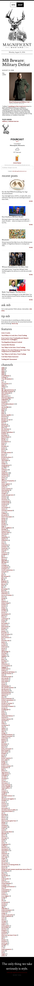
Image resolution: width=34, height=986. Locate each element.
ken (2, 639)
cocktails (4, 485)
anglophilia (4, 399)
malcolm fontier (6, 673)
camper (3, 463)
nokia (3, 723)
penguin (3, 753)
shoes (3, 817)
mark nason (5, 680)
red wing (4, 778)
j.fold (3, 622)
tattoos (3, 860)
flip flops (4, 562)
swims (3, 852)
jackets (3, 625)
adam (3, 385)
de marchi (4, 515)
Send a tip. (15, 323)
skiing (3, 822)
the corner (4, 863)
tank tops (4, 857)
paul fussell (4, 750)
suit (2, 841)
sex (2, 813)
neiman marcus (13, 121)
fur (2, 573)
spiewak (3, 833)
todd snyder (5, 879)
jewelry (3, 631)
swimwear (4, 853)
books (3, 448)
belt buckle (4, 426)
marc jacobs (5, 678)
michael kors (5, 694)
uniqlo (3, 913)
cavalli (3, 471)
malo (2, 675)
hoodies (3, 611)
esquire (3, 539)
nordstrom (4, 725)
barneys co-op (5, 419)
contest (3, 498)
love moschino (5, 665)
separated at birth (7, 811)
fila (2, 556)
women (3, 940)
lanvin (3, 648)
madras (3, 670)
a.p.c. (2, 382)
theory (3, 868)
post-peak (4, 759)
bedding (3, 421)
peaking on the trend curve (18, 106)
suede (3, 839)
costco (3, 509)
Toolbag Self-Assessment (9, 359)
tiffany (3, 874)
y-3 (2, 947)
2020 (2, 372)
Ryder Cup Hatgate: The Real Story (13, 292)
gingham (4, 581)
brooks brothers (6, 457)
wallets (3, 924)
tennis (3, 861)
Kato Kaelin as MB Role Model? (12, 217)
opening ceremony (7, 734)
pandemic (4, 744)
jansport (4, 628)
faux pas (4, 549)
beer (2, 423)
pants (3, 747)
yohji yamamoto (6, 949)
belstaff (3, 424)
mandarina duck (6, 676)
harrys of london (6, 595)
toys (2, 888)
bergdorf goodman (7, 432)
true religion (5, 896)
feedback (4, 554)
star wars (4, 838)
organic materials (6, 736)
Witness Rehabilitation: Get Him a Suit (15, 267)
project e (4, 764)
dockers (3, 524)
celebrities (4, 473)
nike (2, 722)
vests (3, 918)
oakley (3, 728)
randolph (4, 775)
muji (2, 711)
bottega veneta (6, 452)
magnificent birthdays (8, 672)
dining (3, 523)
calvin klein (4, 460)
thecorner (4, 866)
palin (2, 742)
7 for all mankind (6, 379)
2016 (2, 371)
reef (2, 780)
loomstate (4, 664)
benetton (4, 430)
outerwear (4, 738)
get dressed (5, 576)
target (3, 858)
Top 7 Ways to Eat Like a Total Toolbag (13, 347)
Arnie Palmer (17, 163)
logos (3, 662)
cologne (3, 493)
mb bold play (5, 686)
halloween (4, 593)
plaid (2, 756)
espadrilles (4, 537)
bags (2, 410)
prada (3, 761)
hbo (2, 600)
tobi (2, 877)
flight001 (4, 560)
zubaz (3, 955)
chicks (3, 477)
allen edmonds (5, 393)
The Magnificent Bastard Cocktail (11, 342)
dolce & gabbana (6, 528)
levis (2, 658)
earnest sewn (5, 532)
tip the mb (4, 875)
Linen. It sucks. (5, 333)
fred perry (4, 568)
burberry (4, 459)
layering (3, 653)
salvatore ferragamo (7, 799)
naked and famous (7, 716)
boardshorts (5, 441)
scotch (3, 806)
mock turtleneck (6, 698)
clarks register (5, 484)
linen (2, 659)
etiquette (4, 540)
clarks (3, 482)
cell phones (4, 474)
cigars (3, 479)
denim (3, 518)
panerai (3, 745)
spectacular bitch (6, 832)
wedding (4, 932)
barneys (3, 418)
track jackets (5, 890)
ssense (3, 836)
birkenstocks (5, 437)
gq (2, 587)
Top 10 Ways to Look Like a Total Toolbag (14, 335)
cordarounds (5, 502)
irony (3, 617)
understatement (6, 910)
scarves (3, 803)
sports (3, 835)
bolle (2, 444)
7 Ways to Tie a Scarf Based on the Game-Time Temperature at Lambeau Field (15, 350)
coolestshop (5, 501)
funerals (4, 571)
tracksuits (4, 891)
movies (3, 708)
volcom (3, 922)
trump (3, 897)
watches (4, 929)
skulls (3, 824)
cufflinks (4, 513)
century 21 (4, 476)
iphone (3, 615)
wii (2, 938)
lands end (4, 647)
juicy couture (5, 637)
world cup (4, 943)
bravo (3, 455)
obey (2, 731)
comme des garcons (7, 495)
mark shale (4, 681)
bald (2, 412)
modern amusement (7, 700)
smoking (4, 825)
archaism (4, 401)
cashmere (4, 470)
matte (3, 683)
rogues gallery (5, 788)
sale (2, 797)
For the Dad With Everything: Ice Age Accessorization (14, 193)
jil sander (4, 633)
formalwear (5, 567)
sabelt (3, 794)
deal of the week (6, 517)
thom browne (5, 871)
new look (4, 720)
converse (4, 499)
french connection (7, 570)
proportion (4, 767)
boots (3, 449)
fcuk (2, 551)
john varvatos (5, 634)
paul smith (4, 752)
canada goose (5, 465)
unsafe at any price (7, 915)
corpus (3, 506)
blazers (3, 438)
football (3, 565)
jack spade (4, 623)
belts (2, 427)
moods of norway (6, 703)
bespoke (3, 434)
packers (3, 739)
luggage (3, 667)
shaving (3, 814)
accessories (4, 383)
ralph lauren (5, 774)
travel (3, 893)
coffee (3, 487)
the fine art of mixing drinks (9, 864)
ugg (2, 907)
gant (2, 575)
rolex (3, 789)
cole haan (4, 492)
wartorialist (5, 927)
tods (2, 880)
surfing (3, 846)
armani (3, 402)
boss (2, 451)
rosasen (3, 791)
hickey (3, 607)
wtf (2, 946)
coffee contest (6, 488)
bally (2, 413)
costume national (6, 510)
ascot (3, 405)
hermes (3, 606)
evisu (3, 543)
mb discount (5, 689)
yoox (2, 951)
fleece (3, 559)
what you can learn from (8, 935)
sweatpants (5, 849)
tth (2, 900)
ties (2, 872)
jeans (3, 629)
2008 (2, 368)
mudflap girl (5, 709)
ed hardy (4, 534)
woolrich (4, 941)
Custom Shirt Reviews (8, 345)
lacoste (3, 645)
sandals (3, 800)
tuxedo (3, 904)
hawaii (3, 598)
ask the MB (4, 407)
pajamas (3, 741)
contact (3, 496)
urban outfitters (6, 916)
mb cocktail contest (7, 687)
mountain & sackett (7, 706)
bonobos (4, 446)
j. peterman (4, 618)
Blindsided (5, 240)
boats (3, 443)
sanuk (3, 802)
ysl (2, 952)
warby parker (5, 926)
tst (2, 899)
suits (2, 843)
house (3, 612)
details (3, 520)
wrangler (4, 944)
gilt (2, 579)
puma (3, 770)
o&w (2, 727)
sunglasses (4, 844)
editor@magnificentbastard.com (19, 171)
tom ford (4, 882)
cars (2, 468)
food (2, 564)
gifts (2, 578)
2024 (2, 374)
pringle (3, 763)
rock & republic (6, 786)
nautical (3, 717)
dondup (3, 529)
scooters (4, 805)
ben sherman (5, 429)
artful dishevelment (7, 404)
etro (2, 542)
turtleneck (4, 902)
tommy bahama (6, 883)
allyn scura (4, 396)
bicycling (4, 435)
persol (3, 755)
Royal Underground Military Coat (19, 102)
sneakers (4, 827)
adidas (3, 387)
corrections (5, 507)
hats (2, 596)
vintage (3, 921)
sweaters (4, 847)
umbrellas (4, 908)
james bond (4, 626)
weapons (4, 930)
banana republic (6, 415)
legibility (4, 656)
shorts (3, 819)
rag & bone (4, 772)
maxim (3, 684)
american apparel (6, 397)
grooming (4, 589)
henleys (3, 604)
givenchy (4, 582)
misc (2, 697)
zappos (3, 954)
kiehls (3, 642)
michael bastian (6, 692)
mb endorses (5, 691)
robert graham (5, 785)
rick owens (4, 783)
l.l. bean (3, 644)
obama (3, 730)
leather (3, 654)
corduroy (4, 504)
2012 (2, 369)
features (4, 553)
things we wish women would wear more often (15, 869)
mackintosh (5, 669)
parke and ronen (6, 749)
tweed (3, 905)
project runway (6, 766)
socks (3, 828)
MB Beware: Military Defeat (16, 62)
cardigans (4, 466)
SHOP (20, 5)
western (3, 933)
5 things (3, 377)
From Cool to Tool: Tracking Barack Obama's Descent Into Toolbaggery (14, 338)
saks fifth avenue (6, 796)
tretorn (3, 894)
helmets (3, 601)
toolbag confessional (7, 886)
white (3, 937)
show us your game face (8, 821)
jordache (4, 636)
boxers (3, 454)
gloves (3, 584)
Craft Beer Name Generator (9, 356)
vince (3, 919)
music (3, 712)
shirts (3, 816)
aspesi (3, 408)
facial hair (4, 548)
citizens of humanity (7, 481)
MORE (31, 201)
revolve (3, 781)
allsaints (4, 394)
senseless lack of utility (8, 810)
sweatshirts (5, 850)
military (4, 121)
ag (2, 388)
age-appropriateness (7, 390)
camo (3, 462)
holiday (3, 609)
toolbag (3, 885)
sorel (2, 830)
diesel (3, 521)
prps (2, 769)
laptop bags (4, 651)
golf (2, 586)
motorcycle (4, 705)
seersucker (4, 808)
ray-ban (3, 777)
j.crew (3, 620)
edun (3, 535)
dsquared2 (4, 531)
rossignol (4, 792)
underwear (4, 911)
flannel (3, 557)
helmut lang (5, 603)
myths (3, 714)
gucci (3, 590)
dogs (2, 526)
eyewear (4, 546)
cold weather (5, 490)
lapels (3, 650)
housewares (5, 614)
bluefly (3, 440)
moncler (3, 701)
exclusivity (4, 545)
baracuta (4, 416)
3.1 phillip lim (5, 376)
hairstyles (4, 592)
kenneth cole (5, 640)
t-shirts (3, 855)
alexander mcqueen (7, 391)
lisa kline (4, 661)
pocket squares (6, 758)
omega (3, 733)
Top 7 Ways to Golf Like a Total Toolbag (13, 354)
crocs (3, 512)
